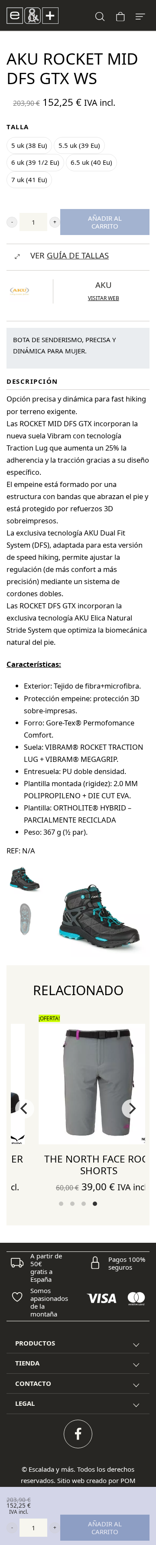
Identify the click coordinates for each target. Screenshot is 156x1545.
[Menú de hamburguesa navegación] (140, 15)
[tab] (78, 1343)
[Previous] (24, 1108)
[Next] (131, 1108)
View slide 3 (83, 1204)
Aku (103, 284)
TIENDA (27, 1363)
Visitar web (103, 298)
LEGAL (25, 1403)
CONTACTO (33, 1383)
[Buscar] (100, 15)
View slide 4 (95, 1204)
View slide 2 (72, 1204)
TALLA (17, 127)
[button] (11, 222)
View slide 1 (61, 1204)
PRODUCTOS (35, 1343)
